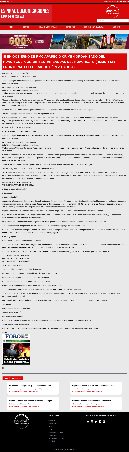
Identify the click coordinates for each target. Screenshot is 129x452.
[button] (64, 41)
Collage (51, 420)
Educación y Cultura (94, 27)
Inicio (11, 27)
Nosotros (52, 423)
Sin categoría (7, 73)
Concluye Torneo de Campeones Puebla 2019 (91, 401)
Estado (26, 27)
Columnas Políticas (47, 27)
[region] (64, 41)
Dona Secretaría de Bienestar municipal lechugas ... (31, 401)
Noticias (116, 27)
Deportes (70, 27)
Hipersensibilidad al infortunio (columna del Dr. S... (94, 386)
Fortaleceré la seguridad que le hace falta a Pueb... (31, 386)
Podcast (51, 426)
